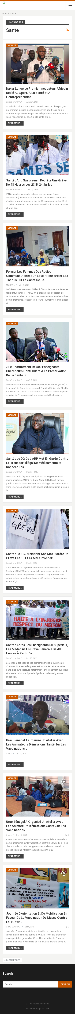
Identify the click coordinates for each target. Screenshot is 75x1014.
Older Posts (13, 960)
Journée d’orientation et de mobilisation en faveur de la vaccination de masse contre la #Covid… (36, 918)
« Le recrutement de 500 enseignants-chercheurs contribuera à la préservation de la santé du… (36, 371)
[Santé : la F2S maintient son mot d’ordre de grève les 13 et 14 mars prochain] (37, 529)
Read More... (15, 123)
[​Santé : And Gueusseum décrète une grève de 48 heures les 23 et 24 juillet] (37, 155)
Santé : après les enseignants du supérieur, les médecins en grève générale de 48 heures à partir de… (37, 649)
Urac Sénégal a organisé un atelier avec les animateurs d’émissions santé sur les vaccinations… (36, 744)
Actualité (12, 45)
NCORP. (45, 1008)
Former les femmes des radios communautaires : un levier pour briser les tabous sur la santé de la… (37, 276)
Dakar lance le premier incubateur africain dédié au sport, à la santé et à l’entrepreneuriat (37, 93)
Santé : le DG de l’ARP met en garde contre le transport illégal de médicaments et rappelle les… (37, 463)
